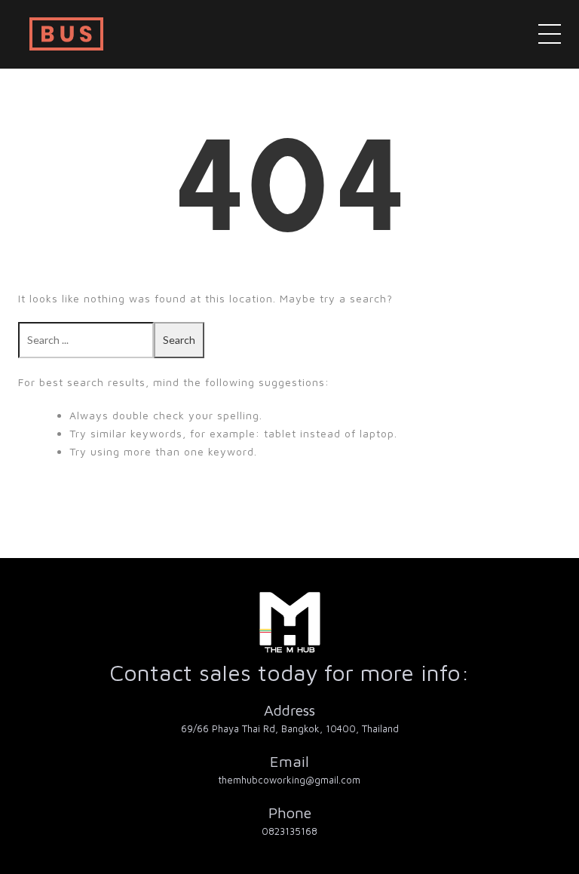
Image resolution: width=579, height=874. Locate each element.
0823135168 (289, 831)
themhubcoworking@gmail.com (289, 780)
